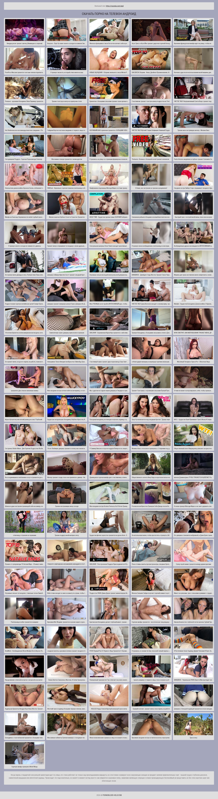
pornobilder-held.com (112, 795)
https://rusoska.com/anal (115, 6)
